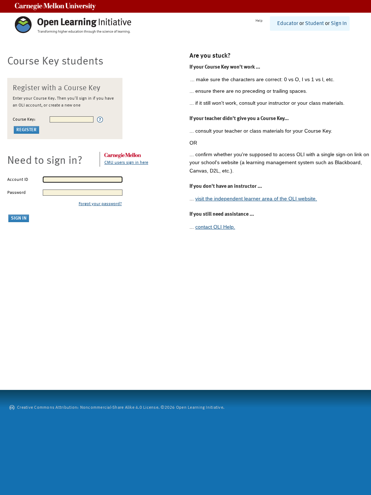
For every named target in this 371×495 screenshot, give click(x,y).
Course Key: (24, 119)
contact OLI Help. (215, 227)
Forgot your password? (100, 204)
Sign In (339, 23)
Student (314, 23)
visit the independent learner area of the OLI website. (256, 198)
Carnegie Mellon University (55, 6)
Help (259, 20)
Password (16, 193)
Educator (287, 23)
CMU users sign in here (126, 163)
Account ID (17, 180)
